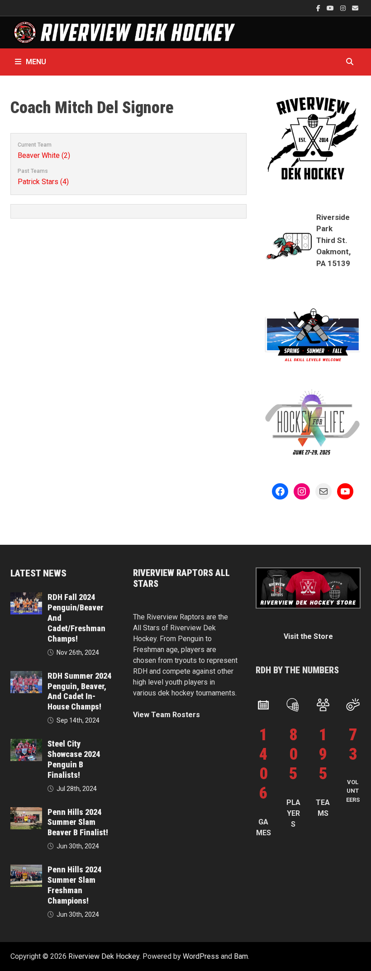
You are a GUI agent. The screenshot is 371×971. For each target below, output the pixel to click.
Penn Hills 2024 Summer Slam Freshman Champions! (74, 885)
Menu (36, 61)
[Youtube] (331, 8)
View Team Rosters (166, 714)
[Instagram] (344, 8)
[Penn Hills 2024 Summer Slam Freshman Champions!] (26, 870)
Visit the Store (308, 636)
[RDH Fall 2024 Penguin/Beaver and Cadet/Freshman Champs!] (26, 597)
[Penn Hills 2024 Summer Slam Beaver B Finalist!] (26, 812)
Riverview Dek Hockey (103, 956)
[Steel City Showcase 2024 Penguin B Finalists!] (26, 744)
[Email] (355, 8)
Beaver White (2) (44, 155)
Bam (241, 956)
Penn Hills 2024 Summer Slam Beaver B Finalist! (78, 822)
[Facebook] (319, 8)
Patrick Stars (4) (43, 181)
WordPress (201, 956)
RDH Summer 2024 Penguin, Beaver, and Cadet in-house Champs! (79, 691)
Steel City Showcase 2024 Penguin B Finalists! (74, 759)
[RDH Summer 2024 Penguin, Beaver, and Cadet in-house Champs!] (26, 676)
